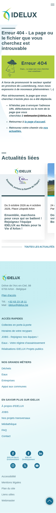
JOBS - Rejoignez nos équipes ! (20, 337)
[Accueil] (20, 14)
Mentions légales (11, 482)
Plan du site (8, 488)
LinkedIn (40, 453)
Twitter (25, 465)
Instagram (13, 465)
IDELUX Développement (28, 459)
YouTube (37, 465)
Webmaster (8, 500)
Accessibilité (9, 476)
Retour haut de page (49, 501)
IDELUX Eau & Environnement (13, 459)
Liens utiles (8, 494)
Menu (52, 4)
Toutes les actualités (39, 247)
